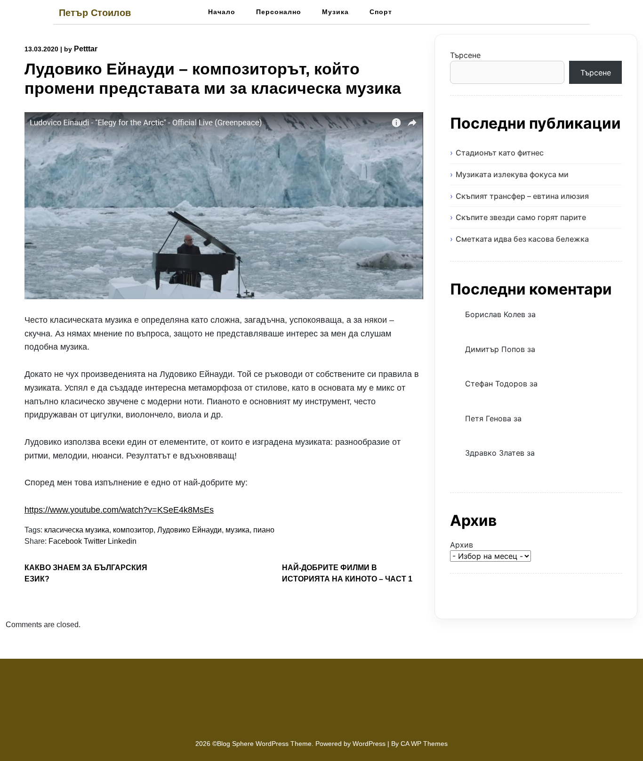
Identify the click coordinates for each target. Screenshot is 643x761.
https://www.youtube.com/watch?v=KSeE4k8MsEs (119, 510)
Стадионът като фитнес (500, 152)
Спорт (381, 12)
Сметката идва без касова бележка (522, 239)
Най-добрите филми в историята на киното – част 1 (347, 573)
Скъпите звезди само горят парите (521, 217)
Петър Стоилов (95, 13)
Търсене (465, 55)
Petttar (85, 49)
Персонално (278, 12)
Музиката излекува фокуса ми (512, 174)
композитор (133, 530)
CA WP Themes (424, 743)
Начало (221, 12)
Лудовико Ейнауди (189, 530)
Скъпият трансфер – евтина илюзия (522, 196)
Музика (335, 12)
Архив (461, 544)
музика (237, 530)
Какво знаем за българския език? (85, 573)
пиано (263, 530)
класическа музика (76, 530)
